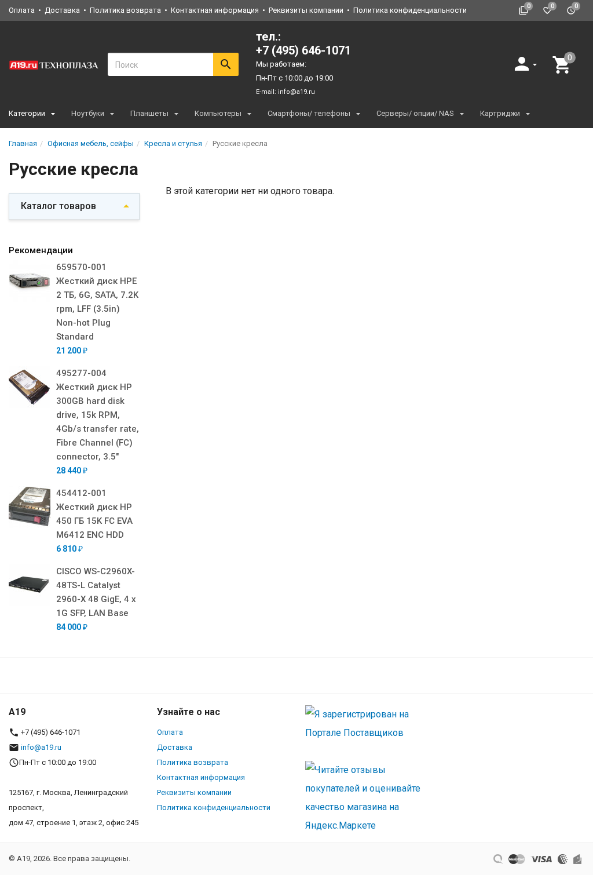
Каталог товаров (58, 206)
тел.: (303, 43)
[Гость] (527, 63)
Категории (27, 113)
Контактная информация (215, 10)
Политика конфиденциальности (410, 10)
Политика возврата (125, 10)
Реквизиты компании (306, 10)
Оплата (22, 10)
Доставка (62, 10)
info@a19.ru (296, 92)
